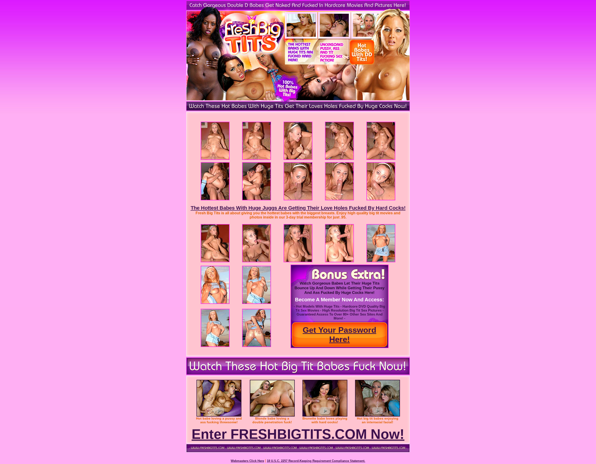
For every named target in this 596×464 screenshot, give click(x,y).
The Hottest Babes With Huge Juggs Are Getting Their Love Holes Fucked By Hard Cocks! (298, 208)
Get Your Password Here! (339, 334)
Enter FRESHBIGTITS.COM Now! (298, 434)
